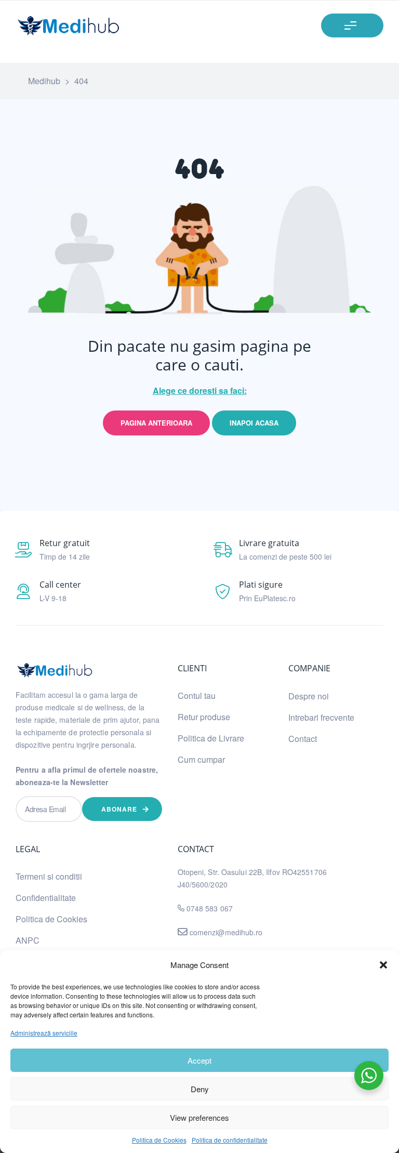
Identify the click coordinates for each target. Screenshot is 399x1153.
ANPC (27, 940)
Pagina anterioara (156, 423)
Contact (302, 739)
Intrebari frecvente (321, 717)
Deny (200, 1088)
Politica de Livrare (211, 738)
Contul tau (197, 695)
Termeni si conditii (49, 876)
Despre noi (308, 696)
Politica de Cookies (159, 1139)
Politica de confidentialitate (230, 1139)
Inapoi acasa (254, 423)
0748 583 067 (210, 908)
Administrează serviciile (43, 1032)
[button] (383, 965)
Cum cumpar (201, 759)
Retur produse (204, 717)
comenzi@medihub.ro (225, 932)
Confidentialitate (46, 898)
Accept (199, 1060)
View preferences (199, 1117)
